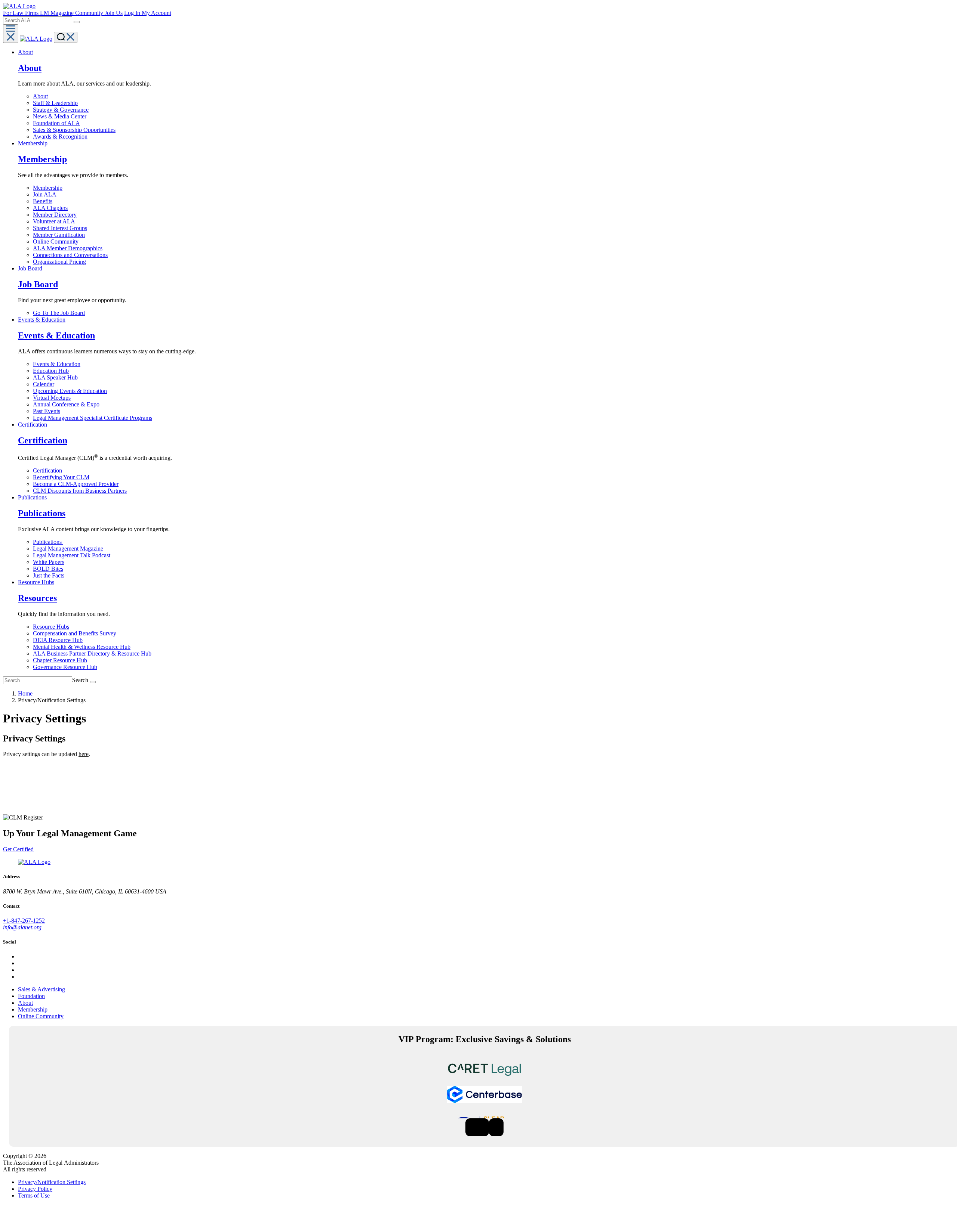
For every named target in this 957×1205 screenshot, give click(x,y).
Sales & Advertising (41, 989)
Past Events (46, 411)
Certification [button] (32, 424)
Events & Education (56, 364)
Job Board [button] (30, 268)
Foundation (31, 996)
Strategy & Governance (61, 109)
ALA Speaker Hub (55, 377)
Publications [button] (32, 497)
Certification (47, 470)
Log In (133, 13)
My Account (156, 13)
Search (80, 680)
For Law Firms (21, 13)
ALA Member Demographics (67, 248)
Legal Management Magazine (68, 548)
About (40, 96)
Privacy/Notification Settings (52, 1182)
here (84, 754)
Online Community (56, 241)
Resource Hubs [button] (36, 582)
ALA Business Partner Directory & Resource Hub (92, 653)
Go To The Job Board (59, 313)
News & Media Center (59, 116)
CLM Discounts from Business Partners (80, 490)
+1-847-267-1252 (24, 920)
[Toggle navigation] (10, 33)
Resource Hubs (51, 626)
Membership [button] (32, 143)
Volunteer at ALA (54, 221)
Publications (48, 542)
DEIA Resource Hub (58, 640)
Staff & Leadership (55, 103)
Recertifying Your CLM (61, 477)
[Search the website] (77, 22)
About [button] (25, 52)
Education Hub (51, 371)
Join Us (114, 13)
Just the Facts (48, 575)
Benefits (42, 201)
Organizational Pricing (59, 261)
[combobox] (37, 20)
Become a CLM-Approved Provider (76, 484)
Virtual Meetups (52, 397)
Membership (47, 188)
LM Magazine (57, 13)
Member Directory (55, 214)
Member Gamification (59, 235)
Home (25, 693)
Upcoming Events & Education (70, 391)
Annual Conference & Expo (66, 404)
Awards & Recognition (60, 136)
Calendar (43, 384)
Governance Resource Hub (65, 667)
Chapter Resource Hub (60, 660)
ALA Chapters (50, 208)
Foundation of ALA (56, 123)
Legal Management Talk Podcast (71, 555)
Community (90, 13)
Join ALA (44, 194)
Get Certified (18, 849)
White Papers (48, 562)
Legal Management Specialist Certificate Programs (92, 418)
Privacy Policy (35, 1189)
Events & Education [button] (41, 319)
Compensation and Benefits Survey (74, 633)
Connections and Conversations (70, 255)
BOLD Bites (48, 569)
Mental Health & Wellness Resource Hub (81, 647)
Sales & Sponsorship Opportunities (74, 130)
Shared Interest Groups (60, 228)
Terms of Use (34, 1195)
